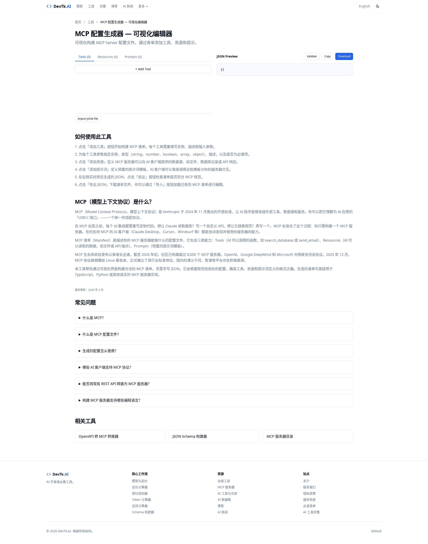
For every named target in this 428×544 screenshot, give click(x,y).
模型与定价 (140, 481)
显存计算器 (140, 506)
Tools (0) (84, 57)
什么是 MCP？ (93, 317)
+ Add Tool (143, 69)
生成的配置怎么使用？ (100, 350)
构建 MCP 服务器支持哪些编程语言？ (112, 400)
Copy (327, 56)
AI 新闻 (128, 6)
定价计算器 (140, 487)
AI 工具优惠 (311, 512)
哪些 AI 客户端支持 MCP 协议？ (107, 367)
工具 (91, 6)
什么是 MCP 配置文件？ (101, 334)
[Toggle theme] (378, 6)
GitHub (376, 531)
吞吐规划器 (140, 493)
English (364, 6)
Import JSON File (88, 119)
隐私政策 (309, 493)
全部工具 (224, 481)
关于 (306, 481)
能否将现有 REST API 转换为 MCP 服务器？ (116, 383)
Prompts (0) (133, 57)
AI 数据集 (224, 499)
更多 (141, 6)
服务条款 (309, 499)
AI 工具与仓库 (227, 493)
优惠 (103, 6)
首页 (78, 22)
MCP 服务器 (226, 487)
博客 (114, 6)
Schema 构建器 (143, 512)
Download (344, 56)
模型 (79, 6)
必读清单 (309, 506)
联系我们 (309, 487)
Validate (312, 56)
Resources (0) (107, 57)
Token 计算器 (141, 499)
